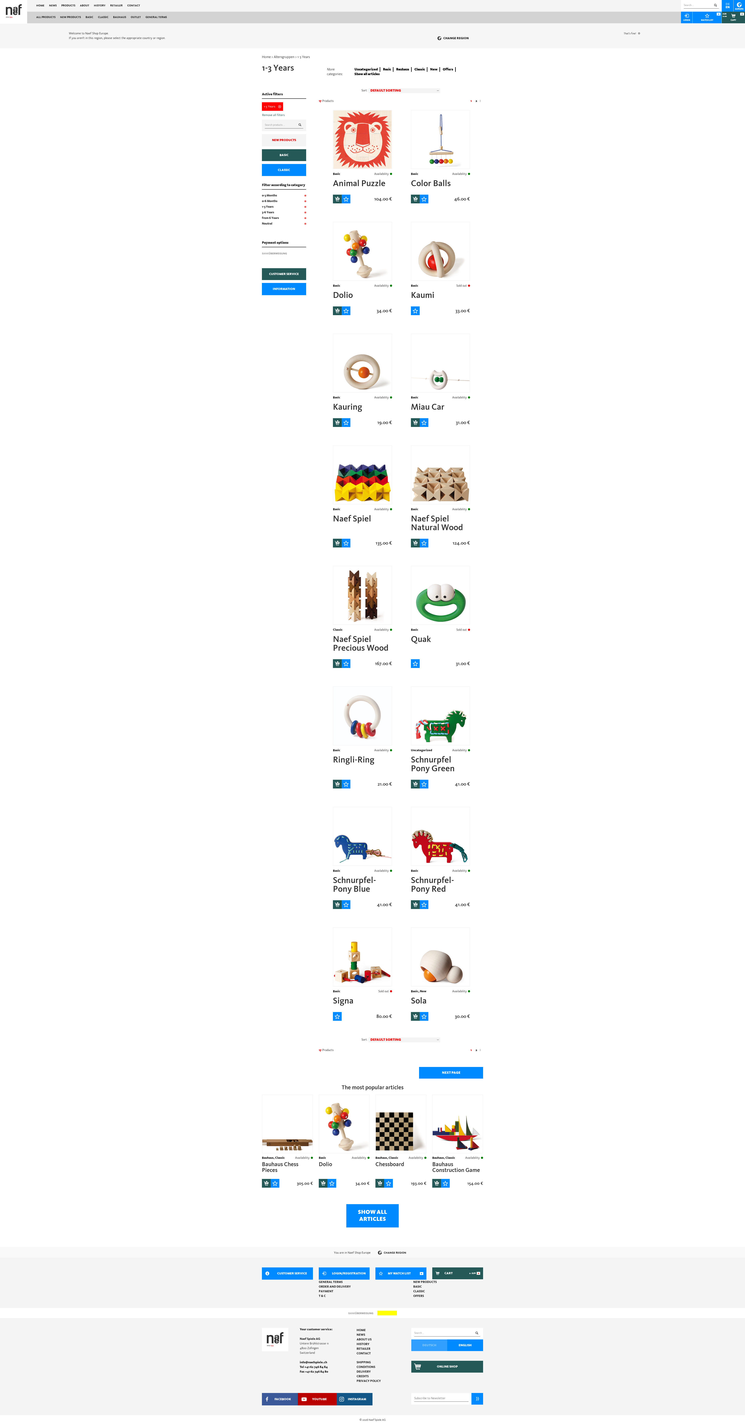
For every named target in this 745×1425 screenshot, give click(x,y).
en (728, 7)
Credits (363, 1376)
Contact (133, 5)
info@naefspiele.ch (313, 1362)
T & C (322, 1296)
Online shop (447, 1366)
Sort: (364, 90)
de (728, 4)
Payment (326, 1291)
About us (364, 1339)
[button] (404, 90)
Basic (89, 17)
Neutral (267, 223)
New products (284, 140)
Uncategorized (366, 69)
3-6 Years (268, 212)
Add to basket (337, 199)
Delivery (364, 1371)
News (53, 5)
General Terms (156, 17)
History (100, 5)
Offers (448, 69)
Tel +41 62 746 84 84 (314, 1367)
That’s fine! (630, 33)
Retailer (116, 5)
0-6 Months (269, 201)
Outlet (136, 17)
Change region (456, 38)
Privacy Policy (369, 1381)
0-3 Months (269, 195)
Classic (103, 17)
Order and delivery (335, 1286)
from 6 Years (270, 217)
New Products (70, 17)
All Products (45, 17)
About (84, 5)
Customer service (284, 274)
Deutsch (429, 1345)
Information (284, 289)
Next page (451, 1073)
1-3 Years (268, 206)
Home (40, 5)
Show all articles (367, 74)
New (433, 69)
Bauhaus (119, 17)
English (465, 1345)
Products (68, 5)
